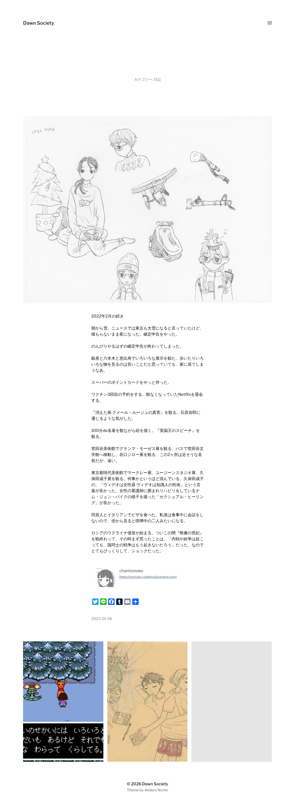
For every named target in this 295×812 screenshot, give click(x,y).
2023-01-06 (101, 619)
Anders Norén (156, 790)
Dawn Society (38, 23)
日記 (157, 79)
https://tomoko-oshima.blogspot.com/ (148, 577)
